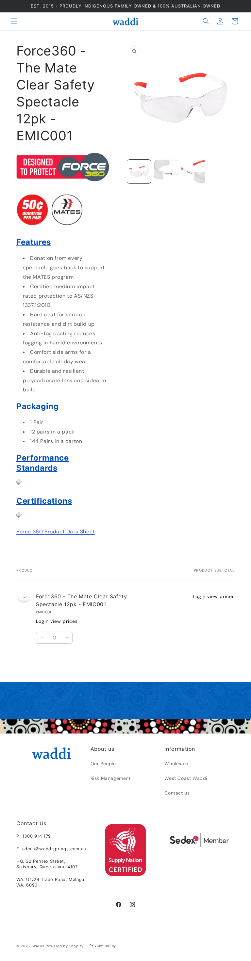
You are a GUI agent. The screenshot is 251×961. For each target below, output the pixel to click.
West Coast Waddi (185, 778)
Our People (103, 763)
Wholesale (176, 763)
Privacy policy (103, 945)
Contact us (177, 793)
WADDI (38, 946)
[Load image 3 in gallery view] (193, 171)
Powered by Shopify (65, 946)
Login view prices (57, 621)
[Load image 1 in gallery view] (139, 171)
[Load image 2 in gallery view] (166, 171)
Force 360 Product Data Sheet (55, 531)
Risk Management (111, 778)
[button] (14, 21)
